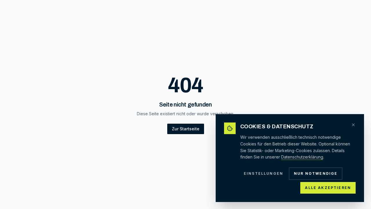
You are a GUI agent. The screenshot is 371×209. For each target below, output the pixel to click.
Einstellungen (263, 173)
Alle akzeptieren (328, 187)
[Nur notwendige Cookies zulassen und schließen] (353, 124)
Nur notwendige (315, 173)
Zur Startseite (185, 128)
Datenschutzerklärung (302, 156)
